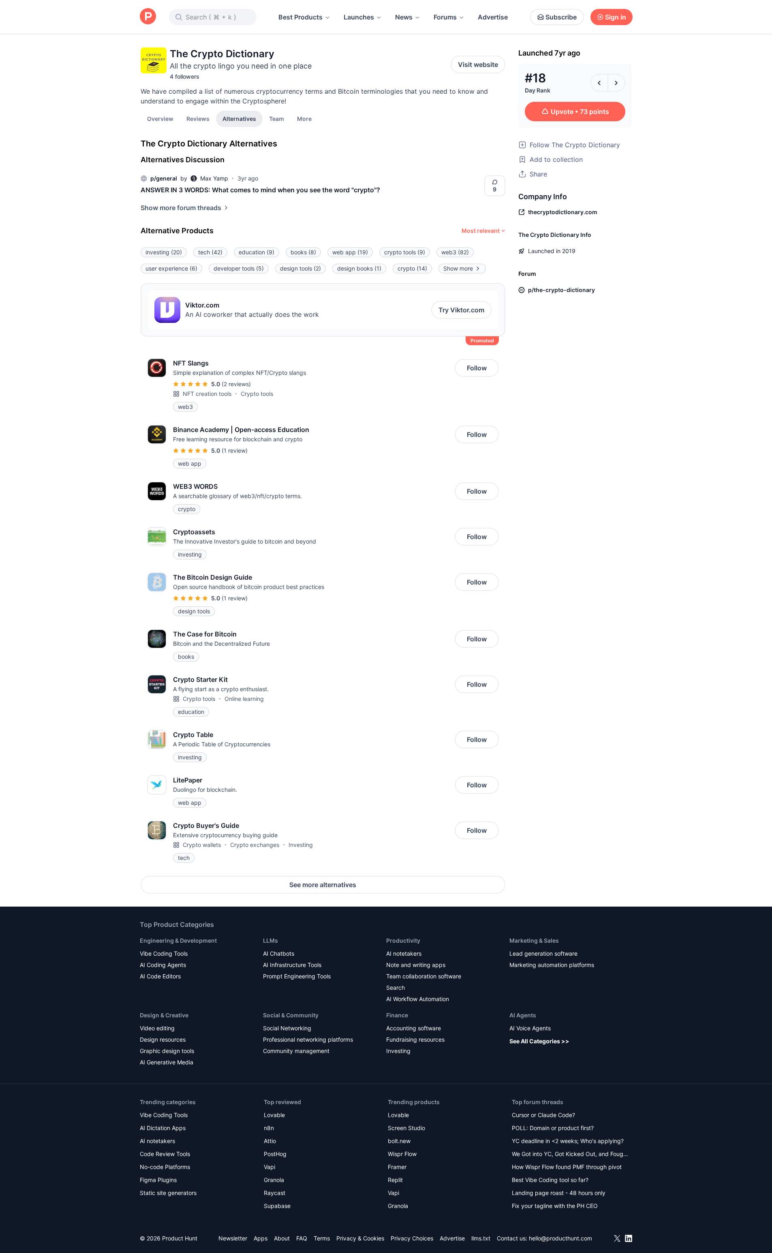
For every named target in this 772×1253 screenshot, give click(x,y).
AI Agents (522, 1015)
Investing (301, 844)
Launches (359, 17)
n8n (269, 1127)
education (256, 252)
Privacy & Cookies (360, 1238)
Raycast (274, 1192)
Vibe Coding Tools (164, 953)
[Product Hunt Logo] (148, 17)
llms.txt (480, 1238)
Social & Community (291, 1015)
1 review (235, 450)
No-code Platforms (165, 1166)
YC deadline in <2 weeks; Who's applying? (568, 1140)
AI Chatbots (278, 953)
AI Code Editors (160, 976)
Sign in (615, 17)
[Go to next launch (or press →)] (616, 83)
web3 (455, 252)
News (404, 17)
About (282, 1238)
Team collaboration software (423, 976)
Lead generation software (543, 953)
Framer (397, 1166)
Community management (296, 1050)
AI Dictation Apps (163, 1127)
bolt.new (399, 1140)
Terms (322, 1238)
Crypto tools (257, 393)
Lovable (274, 1114)
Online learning (244, 698)
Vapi (269, 1166)
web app (350, 252)
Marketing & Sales (534, 940)
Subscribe (561, 17)
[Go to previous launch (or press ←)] (599, 83)
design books (359, 268)
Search (395, 987)
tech (210, 252)
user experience (171, 268)
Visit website (478, 64)
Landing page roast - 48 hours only (558, 1192)
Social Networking (287, 1028)
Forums (445, 17)
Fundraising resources (415, 1039)
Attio (270, 1140)
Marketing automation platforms (551, 964)
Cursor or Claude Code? (543, 1114)
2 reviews (236, 383)
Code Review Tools (165, 1153)
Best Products (300, 17)
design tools (300, 268)
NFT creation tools (207, 393)
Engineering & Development (178, 940)
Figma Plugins (158, 1179)
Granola (274, 1179)
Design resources (163, 1039)
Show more (458, 268)
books (303, 252)
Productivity (403, 940)
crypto (412, 268)
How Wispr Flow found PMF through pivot (567, 1166)
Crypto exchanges (254, 844)
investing (163, 252)
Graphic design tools (167, 1050)
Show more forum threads (181, 208)
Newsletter (232, 1238)
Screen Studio (406, 1127)
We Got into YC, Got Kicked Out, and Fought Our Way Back (570, 1154)
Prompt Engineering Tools (297, 976)
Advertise (493, 17)
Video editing (157, 1028)
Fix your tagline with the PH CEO (555, 1205)
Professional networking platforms (308, 1039)
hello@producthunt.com (560, 1238)
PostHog (275, 1153)
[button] (304, 118)
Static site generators (168, 1192)
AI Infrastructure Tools (292, 964)
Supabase (277, 1205)
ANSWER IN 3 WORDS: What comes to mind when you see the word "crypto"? (260, 190)
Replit (395, 1179)
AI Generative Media (166, 1062)
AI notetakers (403, 953)
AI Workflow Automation (417, 998)
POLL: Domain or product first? (553, 1127)
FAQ (301, 1238)
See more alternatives (322, 885)
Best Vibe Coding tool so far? (550, 1179)
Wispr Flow (402, 1153)
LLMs (270, 940)
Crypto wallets (202, 844)
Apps (260, 1238)
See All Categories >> (539, 1041)
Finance (397, 1015)
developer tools (239, 268)
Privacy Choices (412, 1238)
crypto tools (404, 252)
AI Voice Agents (530, 1028)
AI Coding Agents (163, 964)
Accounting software (413, 1028)
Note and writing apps (415, 964)
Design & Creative (164, 1015)
